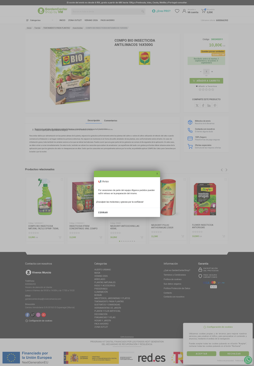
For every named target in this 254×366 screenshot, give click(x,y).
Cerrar (103, 212)
